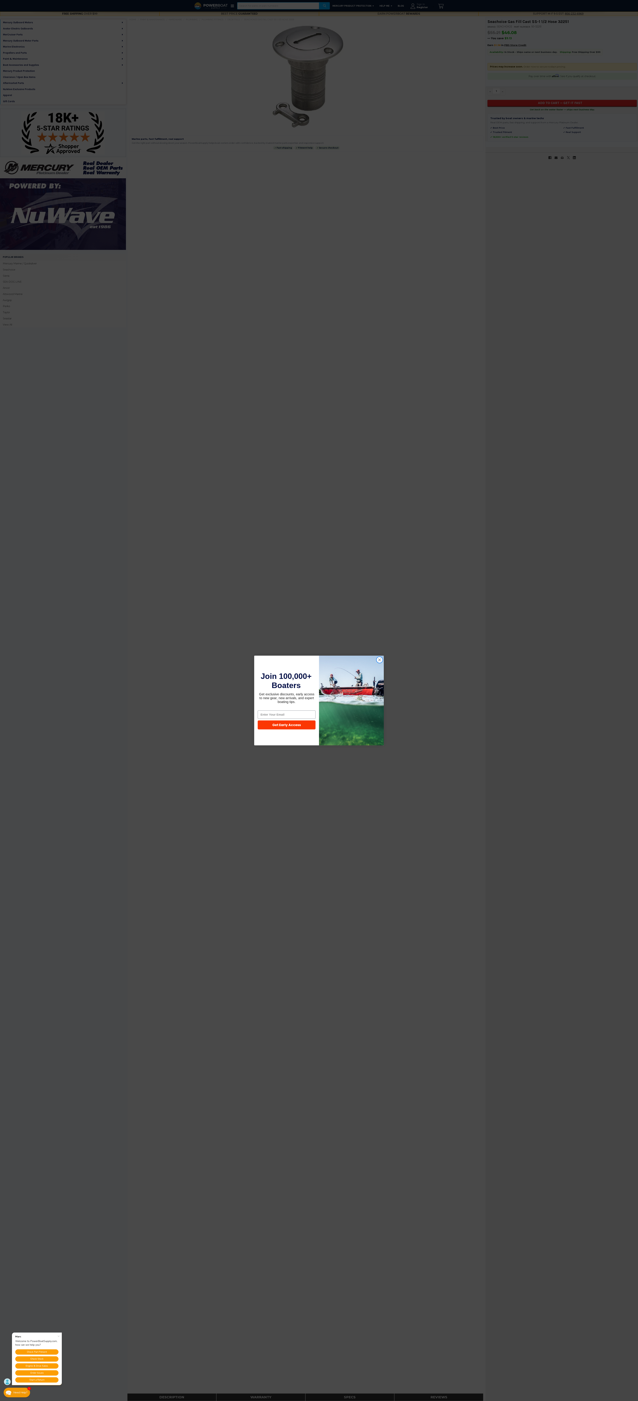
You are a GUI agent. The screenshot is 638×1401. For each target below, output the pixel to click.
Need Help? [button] (20, 1392)
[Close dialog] (379, 660)
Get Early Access (286, 725)
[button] (17, 1392)
